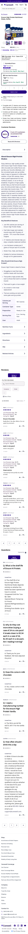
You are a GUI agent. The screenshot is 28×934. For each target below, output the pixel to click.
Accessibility (5, 931)
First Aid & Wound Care (8, 853)
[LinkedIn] (21, 925)
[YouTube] (25, 925)
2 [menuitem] (14, 543)
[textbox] (25, 401)
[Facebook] (14, 925)
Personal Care (5, 847)
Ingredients (6, 333)
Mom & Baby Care (6, 850)
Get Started (4, 867)
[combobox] (21, 401)
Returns (3, 897)
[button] (4, 393)
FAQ (4, 347)
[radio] (6, 389)
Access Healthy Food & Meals (9, 873)
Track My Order (5, 891)
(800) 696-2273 (8, 911)
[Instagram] (18, 925)
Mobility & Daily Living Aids (9, 859)
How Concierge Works (7, 870)
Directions (6, 340)
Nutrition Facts (8, 327)
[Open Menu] (2, 4)
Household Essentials (7, 856)
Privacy (15, 928)
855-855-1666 (17, 806)
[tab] (14, 375)
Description (6, 149)
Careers (3, 903)
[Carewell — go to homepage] (9, 4)
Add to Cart (14, 92)
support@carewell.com (13, 811)
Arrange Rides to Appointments (10, 877)
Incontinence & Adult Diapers (9, 840)
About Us (4, 888)
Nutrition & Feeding (7, 843)
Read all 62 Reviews (14, 141)
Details (5, 97)
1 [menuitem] (9, 543)
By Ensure (4, 14)
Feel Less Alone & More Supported (11, 880)
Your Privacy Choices (19, 931)
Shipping (3, 894)
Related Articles (8, 353)
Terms (20, 928)
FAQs (2, 900)
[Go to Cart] (26, 4)
